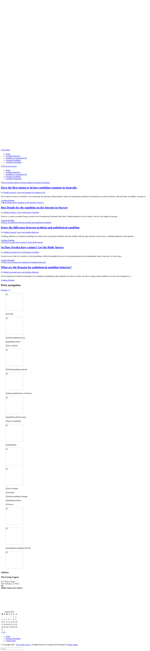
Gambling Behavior (13, 156)
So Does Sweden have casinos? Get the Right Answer (32, 247)
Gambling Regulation (14, 162)
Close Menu (5, 150)
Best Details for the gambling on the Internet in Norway (34, 207)
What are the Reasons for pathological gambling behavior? (36, 267)
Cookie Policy (11, 641)
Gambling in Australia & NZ (16, 158)
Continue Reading (7, 200)
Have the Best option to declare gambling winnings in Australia (39, 187)
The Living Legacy (23, 645)
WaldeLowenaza (9, 193)
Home (8, 154)
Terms (8, 636)
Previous (4, 290)
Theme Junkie (72, 645)
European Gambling (13, 160)
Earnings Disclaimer (13, 639)
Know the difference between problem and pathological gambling (40, 227)
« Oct (3, 632)
